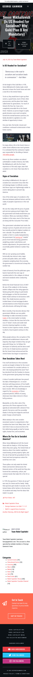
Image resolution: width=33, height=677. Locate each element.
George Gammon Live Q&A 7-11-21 (16, 506)
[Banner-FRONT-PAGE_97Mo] (16, 141)
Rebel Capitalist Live (16, 632)
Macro (9, 567)
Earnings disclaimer (16, 643)
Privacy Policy (8, 673)
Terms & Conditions (22, 673)
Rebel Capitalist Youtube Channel (17, 581)
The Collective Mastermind (16, 637)
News (9, 572)
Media (9, 569)
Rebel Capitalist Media (16, 635)
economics (15, 391)
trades (5, 318)
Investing (10, 565)
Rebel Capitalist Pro (16, 629)
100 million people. (9, 155)
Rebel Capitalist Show (12, 503)
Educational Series (13, 562)
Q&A (8, 574)
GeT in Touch (16, 616)
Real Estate (11, 576)
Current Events (12, 560)
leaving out (18, 237)
